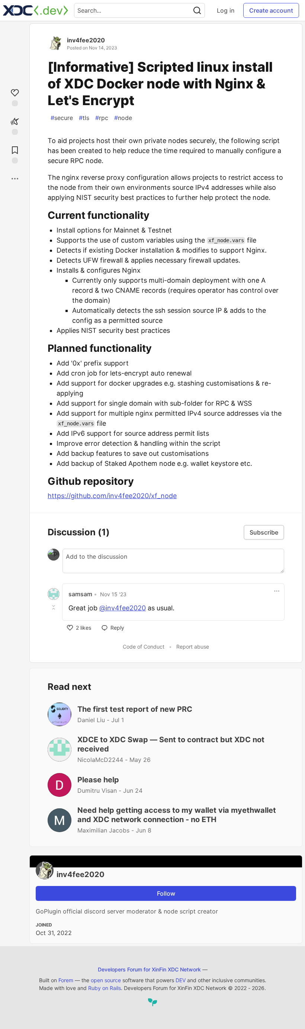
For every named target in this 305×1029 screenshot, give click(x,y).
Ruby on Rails (104, 988)
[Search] (197, 10)
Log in (225, 10)
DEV (181, 980)
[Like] (15, 96)
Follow (166, 893)
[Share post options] (14, 178)
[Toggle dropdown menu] (277, 591)
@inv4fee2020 (122, 608)
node (123, 117)
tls (84, 117)
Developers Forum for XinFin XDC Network (149, 969)
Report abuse (192, 646)
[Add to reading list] (15, 154)
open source (106, 980)
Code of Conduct (143, 646)
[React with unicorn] (15, 125)
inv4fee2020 (86, 40)
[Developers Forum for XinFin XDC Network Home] (35, 10)
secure (62, 117)
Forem (65, 980)
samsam (80, 594)
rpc (101, 117)
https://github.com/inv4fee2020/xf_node (112, 496)
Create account (271, 10)
